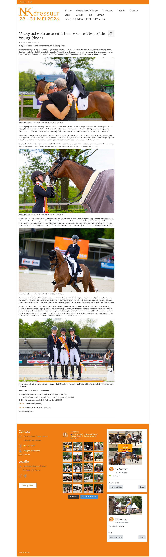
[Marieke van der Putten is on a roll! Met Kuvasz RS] (98, 456)
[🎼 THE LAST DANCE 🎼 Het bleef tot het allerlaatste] (67, 488)
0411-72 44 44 (29, 446)
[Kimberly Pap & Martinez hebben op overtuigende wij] (88, 477)
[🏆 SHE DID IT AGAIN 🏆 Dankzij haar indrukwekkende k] (88, 488)
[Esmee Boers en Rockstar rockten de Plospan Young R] (67, 456)
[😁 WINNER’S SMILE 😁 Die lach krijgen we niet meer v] (98, 488)
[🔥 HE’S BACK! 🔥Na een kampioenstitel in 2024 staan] (77, 456)
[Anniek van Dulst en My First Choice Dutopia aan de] (77, 477)
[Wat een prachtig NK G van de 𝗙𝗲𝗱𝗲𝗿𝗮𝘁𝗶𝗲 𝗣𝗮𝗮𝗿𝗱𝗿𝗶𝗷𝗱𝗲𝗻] (77, 467)
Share (142, 487)
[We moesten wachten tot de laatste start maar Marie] (88, 467)
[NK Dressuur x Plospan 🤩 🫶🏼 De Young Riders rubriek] (88, 446)
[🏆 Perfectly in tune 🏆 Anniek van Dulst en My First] (67, 467)
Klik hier (21, 403)
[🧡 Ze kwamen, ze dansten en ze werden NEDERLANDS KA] (98, 446)
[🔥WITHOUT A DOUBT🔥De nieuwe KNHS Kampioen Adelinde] (98, 467)
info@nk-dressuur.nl (32, 451)
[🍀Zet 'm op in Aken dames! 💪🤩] (67, 446)
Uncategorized (32, 42)
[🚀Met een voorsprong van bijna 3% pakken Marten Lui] (67, 477)
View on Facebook (116, 487)
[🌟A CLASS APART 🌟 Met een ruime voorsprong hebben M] (88, 456)
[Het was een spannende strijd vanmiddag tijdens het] (77, 488)
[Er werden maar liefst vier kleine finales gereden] (98, 477)
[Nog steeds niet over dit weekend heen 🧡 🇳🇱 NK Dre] (77, 446)
